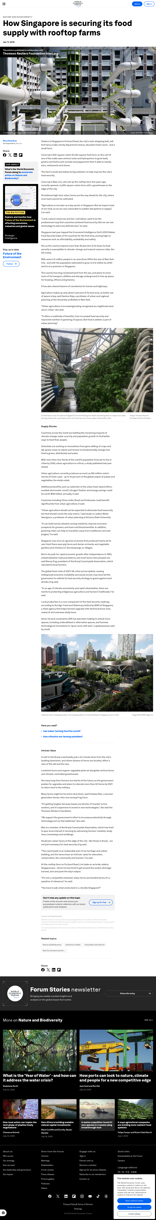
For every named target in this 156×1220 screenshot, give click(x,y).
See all (149, 1020)
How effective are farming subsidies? (63, 736)
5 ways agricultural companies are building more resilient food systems (134, 1125)
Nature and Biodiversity (17, 17)
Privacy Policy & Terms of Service (78, 1204)
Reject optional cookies (134, 1201)
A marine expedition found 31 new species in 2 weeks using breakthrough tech (96, 1125)
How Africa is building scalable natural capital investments (57, 1123)
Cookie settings (134, 1214)
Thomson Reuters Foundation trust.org (30, 53)
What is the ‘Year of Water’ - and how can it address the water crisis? (39, 1077)
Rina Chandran (10, 141)
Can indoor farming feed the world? (62, 731)
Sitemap (78, 1209)
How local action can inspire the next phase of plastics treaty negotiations (20, 1125)
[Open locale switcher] (3, 1213)
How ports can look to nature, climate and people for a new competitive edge (115, 1077)
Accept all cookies (134, 1207)
